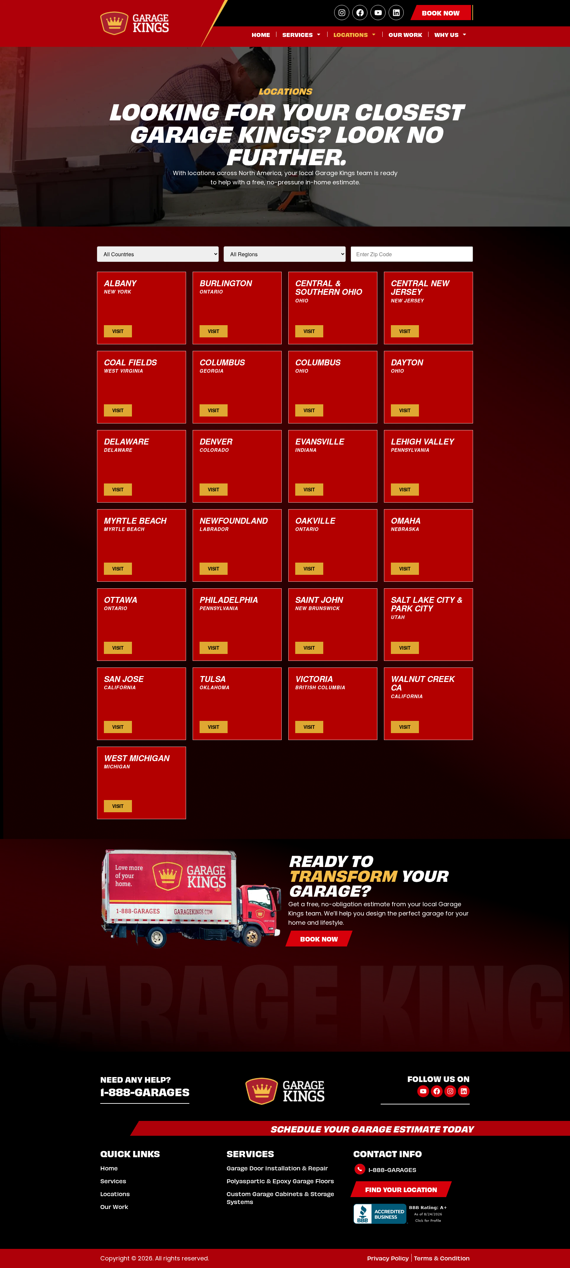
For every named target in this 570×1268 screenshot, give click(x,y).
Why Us (446, 34)
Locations (350, 34)
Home (261, 34)
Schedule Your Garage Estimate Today (371, 1128)
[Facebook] (359, 12)
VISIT (118, 331)
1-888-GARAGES (145, 1091)
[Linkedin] (396, 12)
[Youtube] (378, 12)
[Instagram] (341, 12)
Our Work (405, 34)
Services (297, 34)
